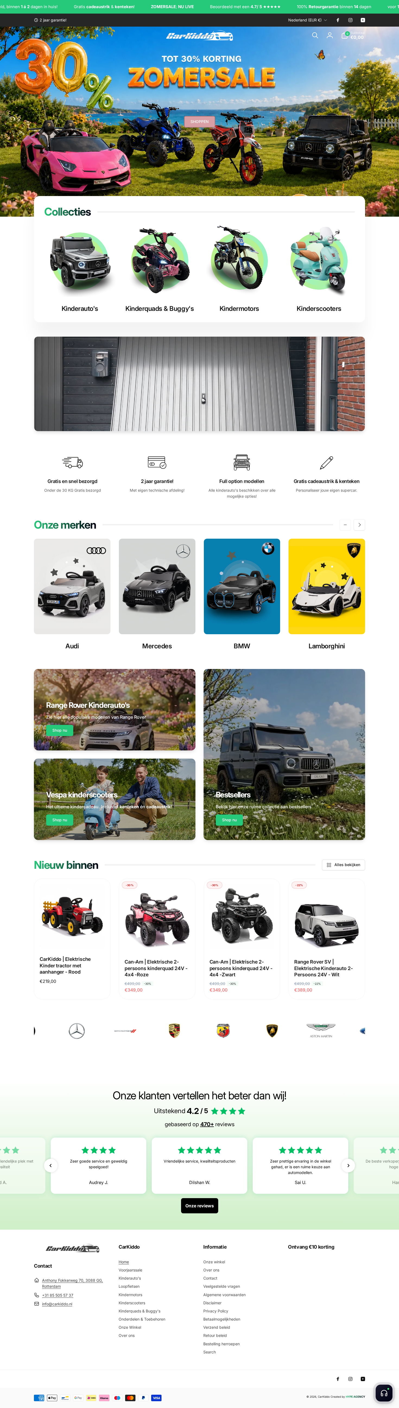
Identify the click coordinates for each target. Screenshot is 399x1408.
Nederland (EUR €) (305, 20)
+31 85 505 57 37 (57, 1295)
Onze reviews (199, 1205)
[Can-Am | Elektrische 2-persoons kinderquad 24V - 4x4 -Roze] (157, 939)
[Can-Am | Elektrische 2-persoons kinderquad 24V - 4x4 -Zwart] (242, 939)
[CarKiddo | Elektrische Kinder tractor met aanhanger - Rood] (72, 939)
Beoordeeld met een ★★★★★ (192, 6)
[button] (37, 35)
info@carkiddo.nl (57, 1304)
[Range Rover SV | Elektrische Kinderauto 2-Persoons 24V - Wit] (327, 939)
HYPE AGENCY (355, 1396)
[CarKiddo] (72, 1251)
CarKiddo (324, 1396)
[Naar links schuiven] (345, 525)
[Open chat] (384, 1393)
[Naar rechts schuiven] (359, 525)
